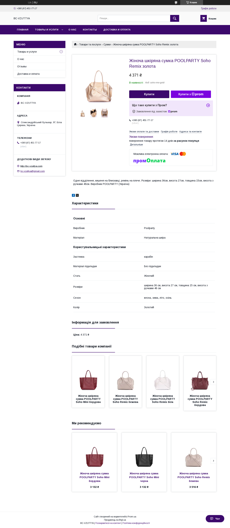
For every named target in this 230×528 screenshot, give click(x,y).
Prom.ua (132, 516)
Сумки (107, 44)
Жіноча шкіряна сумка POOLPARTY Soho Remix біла (163, 398)
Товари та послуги (90, 44)
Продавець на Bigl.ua (115, 520)
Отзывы (22, 66)
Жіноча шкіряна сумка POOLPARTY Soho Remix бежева (126, 398)
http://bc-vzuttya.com (31, 166)
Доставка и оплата (116, 29)
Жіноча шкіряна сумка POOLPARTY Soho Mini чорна (144, 477)
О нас (72, 29)
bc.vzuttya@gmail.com (32, 171)
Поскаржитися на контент (108, 523)
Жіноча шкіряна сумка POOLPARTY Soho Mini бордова (88, 398)
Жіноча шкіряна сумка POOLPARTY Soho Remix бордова (200, 400)
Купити (149, 94)
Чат (217, 518)
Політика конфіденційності (136, 523)
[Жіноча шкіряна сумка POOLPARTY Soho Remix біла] (163, 374)
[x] (77, 195)
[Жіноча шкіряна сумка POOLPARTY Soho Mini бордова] (88, 374)
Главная (22, 29)
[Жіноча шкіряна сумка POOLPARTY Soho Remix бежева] (125, 374)
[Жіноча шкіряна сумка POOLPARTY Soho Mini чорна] (144, 451)
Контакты (90, 29)
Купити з (184, 94)
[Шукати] (174, 18)
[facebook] (73, 195)
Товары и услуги (46, 29)
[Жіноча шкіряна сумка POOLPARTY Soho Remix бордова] (200, 374)
